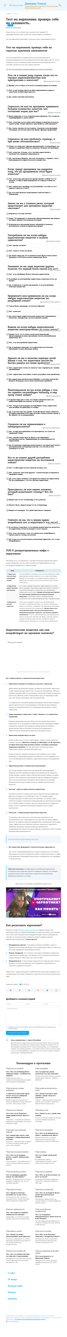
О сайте (11, 1273)
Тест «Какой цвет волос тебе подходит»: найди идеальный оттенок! (18, 1137)
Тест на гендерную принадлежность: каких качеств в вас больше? (48, 1216)
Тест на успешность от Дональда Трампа (44, 1257)
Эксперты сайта (15, 1285)
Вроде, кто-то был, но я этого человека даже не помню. (33, 85)
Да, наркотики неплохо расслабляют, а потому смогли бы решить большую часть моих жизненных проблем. (33, 380)
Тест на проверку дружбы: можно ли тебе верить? (16, 1176)
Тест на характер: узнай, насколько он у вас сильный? (46, 1072)
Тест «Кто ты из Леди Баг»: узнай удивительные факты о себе (17, 1115)
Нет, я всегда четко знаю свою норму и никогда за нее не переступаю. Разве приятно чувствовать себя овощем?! (34, 123)
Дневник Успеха (35, 3)
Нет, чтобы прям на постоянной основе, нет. (28, 468)
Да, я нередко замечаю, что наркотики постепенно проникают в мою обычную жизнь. (31, 348)
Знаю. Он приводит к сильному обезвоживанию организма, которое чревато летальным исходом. (34, 219)
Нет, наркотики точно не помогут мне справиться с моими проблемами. (34, 368)
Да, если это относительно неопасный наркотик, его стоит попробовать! (34, 540)
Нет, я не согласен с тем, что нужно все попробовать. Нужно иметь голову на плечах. (32, 534)
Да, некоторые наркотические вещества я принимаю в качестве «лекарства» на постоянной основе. (32, 317)
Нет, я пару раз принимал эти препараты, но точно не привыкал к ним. (32, 432)
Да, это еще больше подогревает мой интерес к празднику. (30, 193)
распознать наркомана (29, 930)
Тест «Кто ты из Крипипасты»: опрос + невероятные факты (47, 1134)
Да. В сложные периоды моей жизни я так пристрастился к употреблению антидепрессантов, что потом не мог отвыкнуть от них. (34, 446)
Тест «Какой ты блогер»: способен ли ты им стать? (16, 1193)
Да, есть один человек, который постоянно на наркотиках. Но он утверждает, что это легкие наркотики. (34, 479)
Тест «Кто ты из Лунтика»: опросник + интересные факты (47, 1235)
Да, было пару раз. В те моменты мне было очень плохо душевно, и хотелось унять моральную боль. (33, 256)
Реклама (12, 1292)
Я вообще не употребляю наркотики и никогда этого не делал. (33, 280)
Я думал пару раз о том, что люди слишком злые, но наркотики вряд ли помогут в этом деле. (31, 400)
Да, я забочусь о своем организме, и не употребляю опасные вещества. (31, 286)
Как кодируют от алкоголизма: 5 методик (23, 839)
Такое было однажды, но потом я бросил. (27, 306)
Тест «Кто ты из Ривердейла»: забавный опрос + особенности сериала (18, 1073)
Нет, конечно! (15, 311)
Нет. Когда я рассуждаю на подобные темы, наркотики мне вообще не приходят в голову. (33, 406)
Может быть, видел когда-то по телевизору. (28, 505)
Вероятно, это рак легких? (20, 213)
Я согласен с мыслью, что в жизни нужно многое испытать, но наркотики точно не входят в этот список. (34, 528)
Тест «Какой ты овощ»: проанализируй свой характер (18, 1235)
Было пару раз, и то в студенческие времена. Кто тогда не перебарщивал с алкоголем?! (34, 117)
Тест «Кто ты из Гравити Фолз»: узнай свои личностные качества (47, 1194)
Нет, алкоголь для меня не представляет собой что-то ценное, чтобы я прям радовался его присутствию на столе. (32, 180)
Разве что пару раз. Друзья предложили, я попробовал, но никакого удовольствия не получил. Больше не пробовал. (34, 147)
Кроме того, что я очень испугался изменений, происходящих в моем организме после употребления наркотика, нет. (32, 336)
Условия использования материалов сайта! (30, 1319)
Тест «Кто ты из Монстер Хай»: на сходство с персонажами (18, 1255)
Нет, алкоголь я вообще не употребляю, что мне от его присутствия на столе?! (33, 187)
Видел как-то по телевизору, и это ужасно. (27, 500)
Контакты (12, 1298)
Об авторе (12, 1279)
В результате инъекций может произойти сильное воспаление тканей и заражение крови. (31, 225)
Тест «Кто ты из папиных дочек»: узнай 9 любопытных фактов (17, 1157)
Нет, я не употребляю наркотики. (23, 342)
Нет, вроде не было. (17, 245)
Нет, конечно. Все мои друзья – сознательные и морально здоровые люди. (34, 473)
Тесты (10, 25)
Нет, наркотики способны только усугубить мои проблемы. (34, 374)
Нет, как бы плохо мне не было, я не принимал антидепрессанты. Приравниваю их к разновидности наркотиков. (32, 439)
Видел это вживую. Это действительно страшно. (30, 510)
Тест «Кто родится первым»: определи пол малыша (17, 1213)
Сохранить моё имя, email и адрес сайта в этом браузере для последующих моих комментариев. (32, 1027)
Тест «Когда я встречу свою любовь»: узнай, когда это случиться (46, 1095)
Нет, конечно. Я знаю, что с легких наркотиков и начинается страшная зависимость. (30, 153)
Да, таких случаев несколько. (21, 97)
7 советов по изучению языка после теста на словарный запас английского (17, 1095)
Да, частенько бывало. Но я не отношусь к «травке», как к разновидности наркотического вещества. (34, 159)
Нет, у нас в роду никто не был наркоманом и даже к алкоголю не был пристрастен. (31, 91)
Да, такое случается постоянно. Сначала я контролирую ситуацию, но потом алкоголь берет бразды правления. (33, 129)
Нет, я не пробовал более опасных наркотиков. (29, 274)
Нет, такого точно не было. (20, 251)
